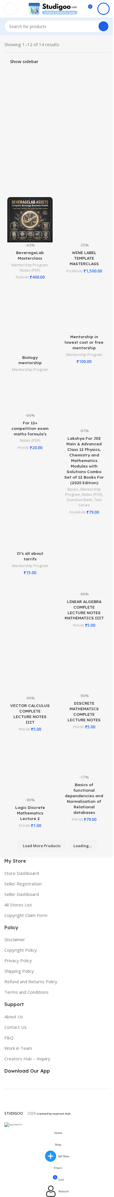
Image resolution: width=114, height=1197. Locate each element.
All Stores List (18, 905)
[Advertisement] (57, 128)
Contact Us (15, 1027)
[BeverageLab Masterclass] (30, 219)
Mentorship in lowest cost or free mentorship (84, 342)
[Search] (103, 26)
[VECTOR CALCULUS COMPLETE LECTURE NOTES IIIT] (30, 665)
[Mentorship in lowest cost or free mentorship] (84, 310)
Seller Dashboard (21, 894)
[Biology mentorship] (30, 321)
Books (73, 489)
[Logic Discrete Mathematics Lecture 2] (30, 769)
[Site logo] (53, 8)
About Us (13, 1016)
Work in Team (18, 1048)
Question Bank (79, 499)
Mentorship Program (29, 264)
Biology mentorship (30, 360)
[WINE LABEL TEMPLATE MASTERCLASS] (84, 219)
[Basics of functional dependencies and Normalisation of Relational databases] (84, 757)
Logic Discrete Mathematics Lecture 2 (30, 813)
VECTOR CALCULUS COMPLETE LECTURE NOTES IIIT (30, 714)
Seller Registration (23, 884)
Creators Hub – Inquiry (27, 1059)
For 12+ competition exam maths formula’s (30, 428)
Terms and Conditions (26, 992)
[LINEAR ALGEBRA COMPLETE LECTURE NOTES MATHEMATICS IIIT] (84, 557)
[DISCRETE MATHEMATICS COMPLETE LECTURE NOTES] (84, 664)
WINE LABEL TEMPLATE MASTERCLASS (84, 258)
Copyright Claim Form (25, 915)
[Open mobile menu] (10, 9)
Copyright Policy (20, 950)
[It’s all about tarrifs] (30, 536)
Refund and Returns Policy (30, 981)
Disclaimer (14, 939)
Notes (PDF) (30, 270)
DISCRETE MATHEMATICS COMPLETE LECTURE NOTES (84, 711)
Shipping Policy (19, 971)
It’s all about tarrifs (30, 556)
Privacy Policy (18, 960)
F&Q (8, 1037)
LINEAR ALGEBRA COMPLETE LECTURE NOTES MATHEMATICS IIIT (84, 610)
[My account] (103, 9)
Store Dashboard (21, 873)
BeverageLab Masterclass (30, 255)
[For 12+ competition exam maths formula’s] (30, 397)
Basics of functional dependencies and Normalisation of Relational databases (84, 798)
